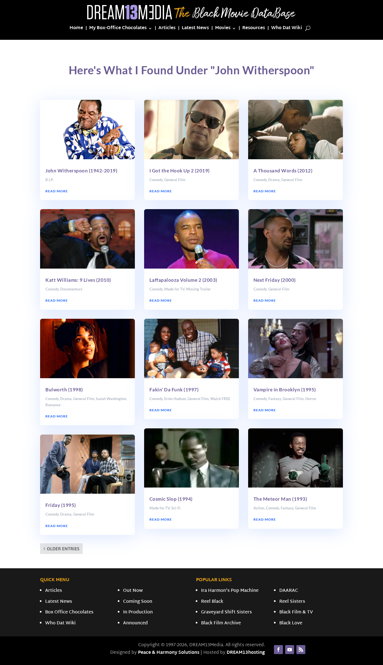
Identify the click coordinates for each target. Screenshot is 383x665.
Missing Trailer (198, 289)
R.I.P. (49, 179)
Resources (253, 29)
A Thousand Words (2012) (283, 171)
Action (258, 508)
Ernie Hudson (175, 398)
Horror (310, 398)
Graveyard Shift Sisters (226, 612)
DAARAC (288, 591)
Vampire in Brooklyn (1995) (284, 389)
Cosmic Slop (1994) (171, 499)
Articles (167, 29)
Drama (65, 398)
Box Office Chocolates (69, 612)
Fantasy (274, 398)
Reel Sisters (292, 602)
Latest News (195, 29)
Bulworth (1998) (64, 389)
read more (56, 191)
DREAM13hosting (246, 653)
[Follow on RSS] (300, 649)
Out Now (133, 591)
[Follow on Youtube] (289, 649)
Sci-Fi (176, 508)
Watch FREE (220, 398)
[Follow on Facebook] (278, 649)
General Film (83, 398)
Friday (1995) (60, 505)
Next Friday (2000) (274, 280)
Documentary (71, 289)
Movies (222, 29)
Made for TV (174, 289)
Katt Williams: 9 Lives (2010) (78, 280)
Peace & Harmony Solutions (168, 653)
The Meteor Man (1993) (280, 499)
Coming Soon (137, 602)
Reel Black (212, 602)
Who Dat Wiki (286, 29)
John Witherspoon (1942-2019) (81, 171)
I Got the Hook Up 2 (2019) (179, 171)
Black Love (290, 623)
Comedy (52, 289)
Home (76, 29)
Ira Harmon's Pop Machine (230, 591)
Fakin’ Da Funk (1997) (174, 389)
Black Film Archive (221, 623)
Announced (135, 623)
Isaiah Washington (111, 398)
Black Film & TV (296, 612)
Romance (53, 405)
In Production (138, 612)
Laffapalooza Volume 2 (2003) (183, 280)
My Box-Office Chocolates (118, 29)
